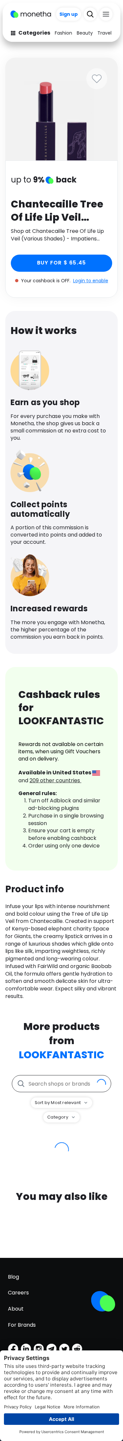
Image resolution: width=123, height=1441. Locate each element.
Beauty (85, 33)
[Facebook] (13, 1349)
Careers (18, 1292)
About (16, 1309)
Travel (104, 33)
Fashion (63, 33)
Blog (13, 1277)
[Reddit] (77, 1349)
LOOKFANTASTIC (61, 1055)
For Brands (22, 1325)
